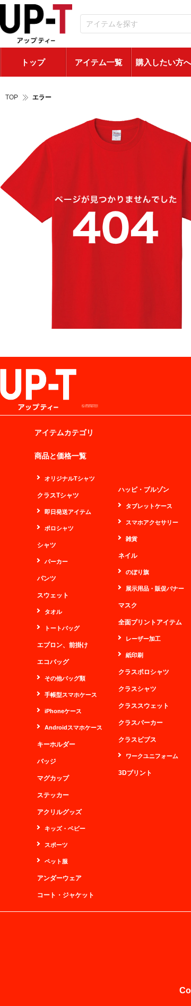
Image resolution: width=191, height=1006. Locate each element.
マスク (127, 605)
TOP (11, 97)
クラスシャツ (137, 689)
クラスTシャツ (58, 495)
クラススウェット (143, 706)
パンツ (46, 578)
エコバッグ (53, 662)
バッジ (46, 761)
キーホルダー (56, 744)
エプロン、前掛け (62, 645)
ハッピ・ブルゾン (143, 489)
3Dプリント (135, 773)
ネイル (127, 555)
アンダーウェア (59, 878)
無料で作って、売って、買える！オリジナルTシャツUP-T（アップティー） (36, 24)
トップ (33, 62)
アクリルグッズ (59, 812)
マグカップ (53, 778)
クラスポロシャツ (143, 672)
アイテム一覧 (99, 62)
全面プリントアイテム (150, 622)
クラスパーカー (140, 722)
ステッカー (53, 795)
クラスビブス (137, 739)
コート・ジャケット (65, 895)
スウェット (53, 595)
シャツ (46, 545)
